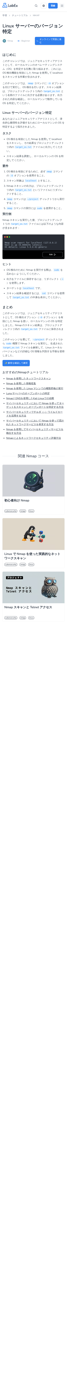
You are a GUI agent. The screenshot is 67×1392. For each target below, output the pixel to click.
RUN (51, 255)
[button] (43, 6)
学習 (4, 15)
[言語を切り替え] (43, 6)
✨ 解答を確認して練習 (16, 363)
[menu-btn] (62, 5)
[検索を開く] (36, 6)
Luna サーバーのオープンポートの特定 (28, 393)
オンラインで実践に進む (50, 41)
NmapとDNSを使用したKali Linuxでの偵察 (30, 398)
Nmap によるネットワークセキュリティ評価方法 (33, 438)
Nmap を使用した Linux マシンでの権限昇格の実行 (34, 388)
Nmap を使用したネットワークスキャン (28, 378)
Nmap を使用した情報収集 (21, 383)
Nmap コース (37, 456)
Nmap (36, 15)
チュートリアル (20, 15)
